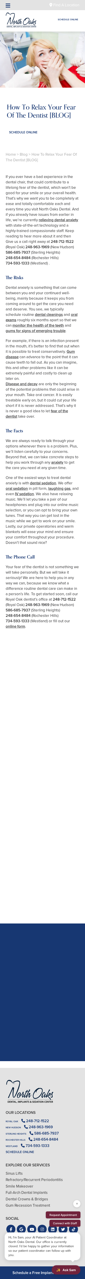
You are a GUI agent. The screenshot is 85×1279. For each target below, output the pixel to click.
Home (11, 154)
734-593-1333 (17, 263)
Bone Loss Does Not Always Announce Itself (42, 820)
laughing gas (59, 488)
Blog (24, 154)
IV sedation (24, 494)
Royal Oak (12, 1121)
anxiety (57, 462)
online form (15, 626)
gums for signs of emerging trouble (36, 331)
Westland (12, 1146)
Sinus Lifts (14, 1173)
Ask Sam (66, 1270)
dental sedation (43, 483)
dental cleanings (49, 314)
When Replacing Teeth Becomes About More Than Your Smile (42, 743)
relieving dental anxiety (58, 220)
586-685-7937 (18, 252)
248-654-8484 (18, 258)
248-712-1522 (62, 241)
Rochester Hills (15, 1140)
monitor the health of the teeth (38, 325)
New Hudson (13, 1127)
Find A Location (65, 5)
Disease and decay (22, 384)
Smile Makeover (19, 1186)
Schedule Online (68, 19)
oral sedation (17, 488)
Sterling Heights (16, 1133)
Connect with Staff (65, 1223)
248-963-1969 (37, 247)
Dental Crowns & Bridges (27, 1199)
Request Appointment (63, 1215)
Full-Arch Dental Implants (27, 1192)
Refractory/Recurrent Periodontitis (34, 1180)
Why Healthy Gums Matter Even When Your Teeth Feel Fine (42, 897)
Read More (19, 755)
